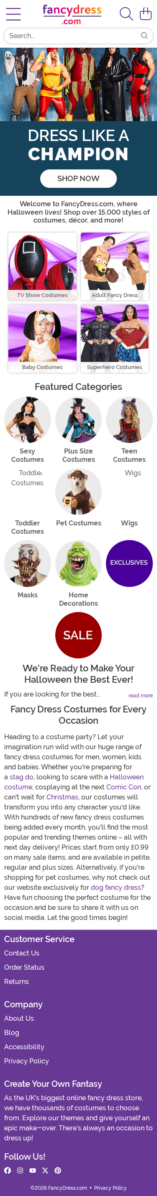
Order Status (24, 967)
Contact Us (21, 953)
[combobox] (70, 36)
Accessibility (24, 1047)
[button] (145, 14)
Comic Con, (124, 787)
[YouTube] (32, 1171)
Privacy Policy (26, 1061)
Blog (11, 1033)
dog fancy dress (116, 887)
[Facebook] (7, 1171)
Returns (16, 982)
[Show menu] (13, 14)
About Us (19, 1018)
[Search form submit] (144, 36)
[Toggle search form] (126, 14)
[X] (45, 1171)
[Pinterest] (57, 1171)
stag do (21, 777)
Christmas (62, 797)
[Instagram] (20, 1171)
